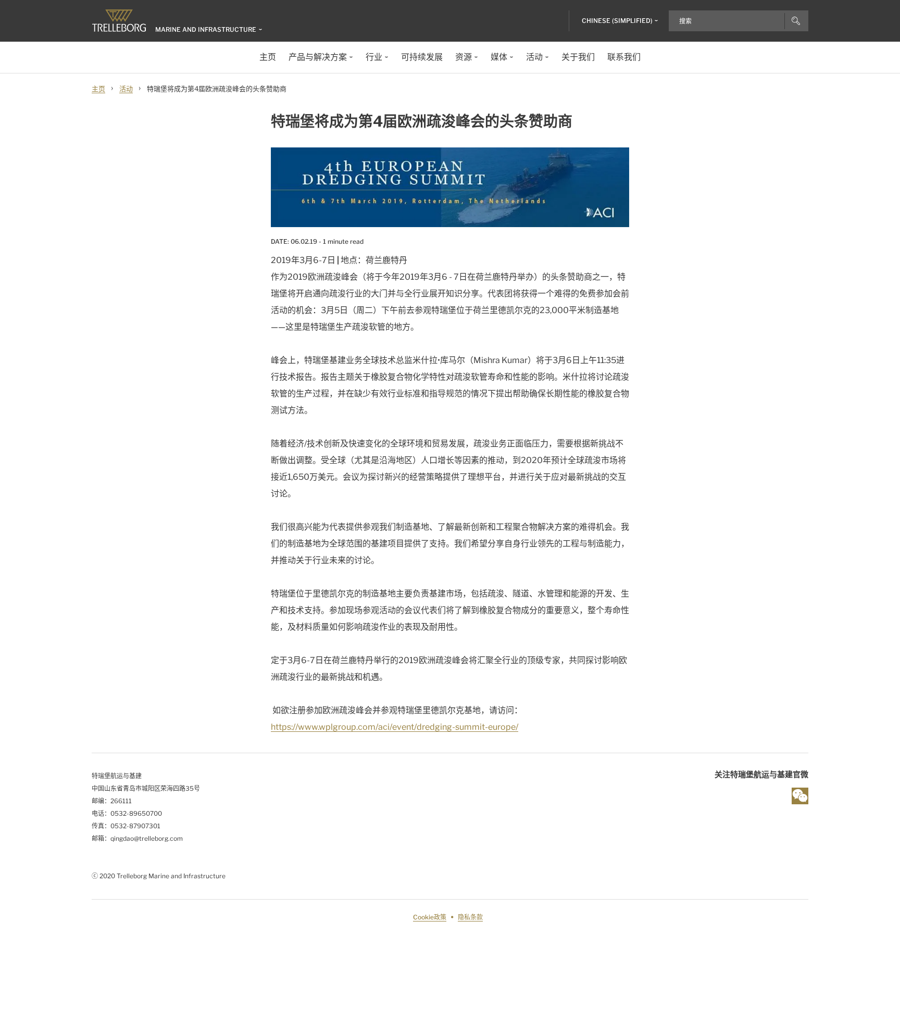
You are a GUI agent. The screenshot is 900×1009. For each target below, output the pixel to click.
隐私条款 (470, 917)
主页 (98, 88)
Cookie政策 (429, 917)
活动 (126, 88)
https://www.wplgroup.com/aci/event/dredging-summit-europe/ (394, 727)
